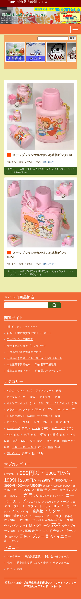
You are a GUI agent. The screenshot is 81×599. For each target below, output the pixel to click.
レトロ (42, 1)
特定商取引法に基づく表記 (32, 562)
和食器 (32, 1)
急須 (26, 434)
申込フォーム (61, 562)
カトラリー (46, 396)
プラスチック (35, 516)
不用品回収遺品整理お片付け (24, 351)
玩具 (49, 440)
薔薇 (28, 531)
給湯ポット (69, 440)
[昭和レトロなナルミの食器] (36, 61)
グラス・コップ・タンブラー (24, 409)
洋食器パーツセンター (48, 370)
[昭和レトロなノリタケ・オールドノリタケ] (15, 61)
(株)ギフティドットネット (22, 326)
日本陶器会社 (50, 519)
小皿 (39, 520)
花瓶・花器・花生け (24, 447)
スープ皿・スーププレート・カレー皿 (32, 506)
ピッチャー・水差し (19, 421)
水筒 (22, 169)
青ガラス (13, 536)
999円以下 (32, 473)
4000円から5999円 (29, 485)
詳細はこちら (50, 162)
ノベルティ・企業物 (27, 511)
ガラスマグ (46, 496)
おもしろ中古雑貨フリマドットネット (29, 333)
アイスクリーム (45, 390)
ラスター (58, 516)
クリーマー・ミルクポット (54, 403)
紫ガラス (64, 520)
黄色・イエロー (58, 536)
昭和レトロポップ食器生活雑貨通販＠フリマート (34, 582)
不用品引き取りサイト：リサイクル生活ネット (34, 358)
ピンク (23, 274)
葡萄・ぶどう (17, 531)
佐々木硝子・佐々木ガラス (20, 519)
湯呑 (15, 440)
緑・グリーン (39, 525)
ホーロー (47, 516)
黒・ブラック (11, 540)
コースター (61, 409)
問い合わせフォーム (57, 556)
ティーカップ (66, 506)
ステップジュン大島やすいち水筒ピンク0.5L (43, 155)
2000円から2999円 (37, 480)
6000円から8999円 (53, 486)
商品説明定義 (32, 556)
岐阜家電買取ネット (19, 370)
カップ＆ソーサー (17, 396)
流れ (9, 562)
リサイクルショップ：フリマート (26, 345)
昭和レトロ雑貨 (49, 434)
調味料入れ (13, 453)
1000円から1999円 (35, 169)
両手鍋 (68, 516)
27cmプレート (11, 474)
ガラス (31, 495)
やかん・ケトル (16, 390)
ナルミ (7, 511)
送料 (19, 568)
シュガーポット (16, 415)
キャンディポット (17, 403)
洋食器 (21, 1)
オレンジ (71, 489)
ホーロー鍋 (13, 428)
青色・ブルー (31, 536)
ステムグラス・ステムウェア (41, 502)
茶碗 (50, 447)
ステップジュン (62, 169)
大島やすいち (20, 172)
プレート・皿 (50, 421)
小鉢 (9, 434)
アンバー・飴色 (56, 489)
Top (10, 1)
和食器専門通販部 (45, 364)
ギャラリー (13, 556)
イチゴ (49, 169)
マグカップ (58, 428)
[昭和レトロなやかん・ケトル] (56, 61)
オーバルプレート (13, 496)
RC (8, 490)
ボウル (36, 428)
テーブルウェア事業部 (20, 339)
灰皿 (32, 440)
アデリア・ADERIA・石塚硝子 (29, 489)
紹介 (9, 568)
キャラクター (61, 271)
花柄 (56, 525)
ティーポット (45, 415)
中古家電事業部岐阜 (19, 364)
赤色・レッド (42, 531)
